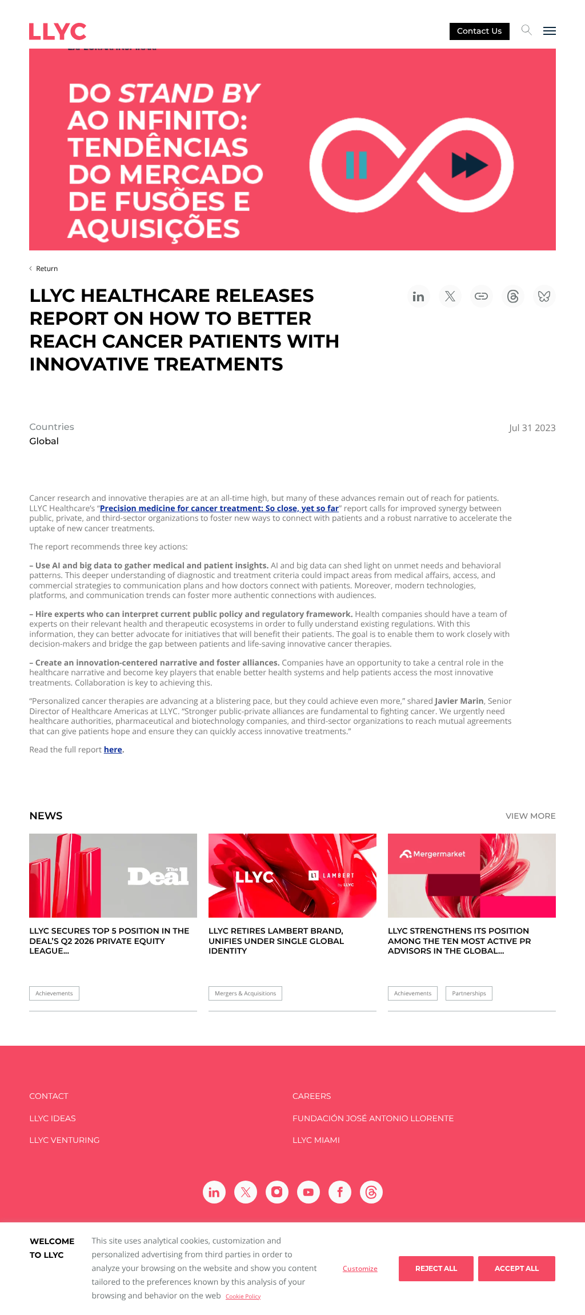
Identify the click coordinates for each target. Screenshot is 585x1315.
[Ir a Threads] (371, 1192)
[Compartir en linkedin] (418, 296)
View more (531, 816)
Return (47, 268)
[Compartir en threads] (513, 296)
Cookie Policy (243, 1296)
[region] (292, 1268)
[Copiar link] (481, 296)
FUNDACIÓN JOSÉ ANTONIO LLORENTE (373, 1118)
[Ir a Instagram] (277, 1192)
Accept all (517, 1268)
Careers (311, 1096)
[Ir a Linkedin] (214, 1192)
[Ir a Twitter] (245, 1192)
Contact (48, 1096)
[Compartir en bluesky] (544, 296)
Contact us (479, 31)
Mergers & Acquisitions (245, 993)
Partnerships (469, 993)
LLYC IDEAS (52, 1118)
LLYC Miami (316, 1140)
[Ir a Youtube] (308, 1192)
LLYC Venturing (64, 1140)
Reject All (436, 1268)
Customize (360, 1268)
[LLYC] (57, 31)
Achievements (54, 993)
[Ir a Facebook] (339, 1192)
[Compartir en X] (450, 296)
